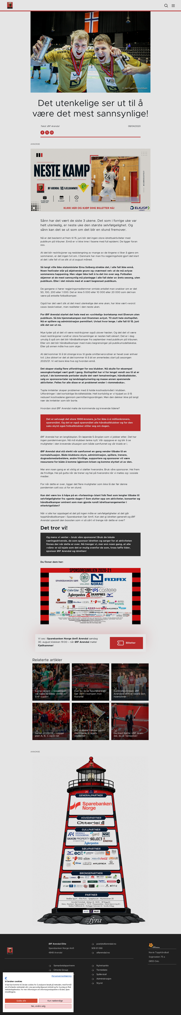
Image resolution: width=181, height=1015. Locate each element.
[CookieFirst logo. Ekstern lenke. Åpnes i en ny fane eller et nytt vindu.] (6, 978)
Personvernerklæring (61, 976)
